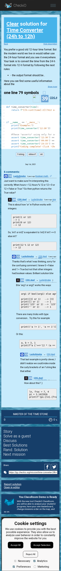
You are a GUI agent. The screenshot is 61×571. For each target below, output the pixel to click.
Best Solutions (15, 445)
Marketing (43, 566)
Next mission (14, 454)
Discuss (10, 440)
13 (9, 176)
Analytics (42, 561)
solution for (27, 30)
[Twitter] (54, 467)
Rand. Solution (15, 450)
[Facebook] (47, 467)
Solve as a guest (17, 436)
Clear (13, 24)
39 (14, 199)
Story (7, 431)
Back (6, 44)
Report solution (12, 484)
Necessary (24, 561)
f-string (20, 154)
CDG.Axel (22, 199)
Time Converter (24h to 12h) (25, 33)
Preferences (23, 566)
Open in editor (12, 487)
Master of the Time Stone (30, 414)
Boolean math (42, 176)
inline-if (32, 154)
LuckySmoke (19, 176)
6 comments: (12, 171)
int (41, 154)
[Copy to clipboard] (6, 472)
